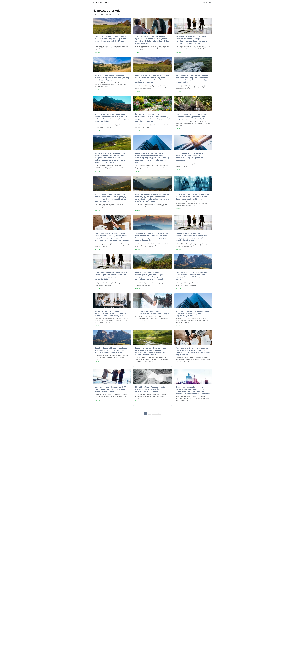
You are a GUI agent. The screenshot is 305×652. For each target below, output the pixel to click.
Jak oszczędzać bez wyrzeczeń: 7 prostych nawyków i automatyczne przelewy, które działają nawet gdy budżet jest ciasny (192, 197)
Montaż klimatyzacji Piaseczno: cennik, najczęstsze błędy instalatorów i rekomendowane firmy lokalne (150, 389)
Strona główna (207, 2)
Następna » (156, 413)
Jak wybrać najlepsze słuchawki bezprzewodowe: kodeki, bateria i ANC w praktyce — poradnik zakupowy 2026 (110, 313)
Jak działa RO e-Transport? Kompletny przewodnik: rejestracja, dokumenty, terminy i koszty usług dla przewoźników (112, 78)
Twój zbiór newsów (102, 2)
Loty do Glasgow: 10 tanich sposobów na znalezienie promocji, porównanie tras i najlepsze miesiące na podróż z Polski (191, 116)
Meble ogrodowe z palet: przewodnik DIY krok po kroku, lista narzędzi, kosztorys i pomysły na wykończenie (110, 389)
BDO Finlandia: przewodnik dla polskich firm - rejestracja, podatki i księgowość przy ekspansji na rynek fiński (192, 313)
